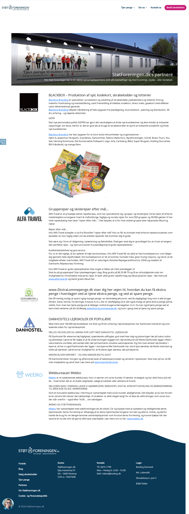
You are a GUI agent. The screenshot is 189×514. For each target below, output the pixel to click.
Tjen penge (127, 7)
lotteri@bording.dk (111, 473)
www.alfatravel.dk (58, 279)
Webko (52, 377)
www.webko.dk (135, 418)
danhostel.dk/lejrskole (106, 362)
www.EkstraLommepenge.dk (102, 308)
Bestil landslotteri (175, 7)
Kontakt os (156, 7)
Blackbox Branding (58, 99)
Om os (141, 7)
